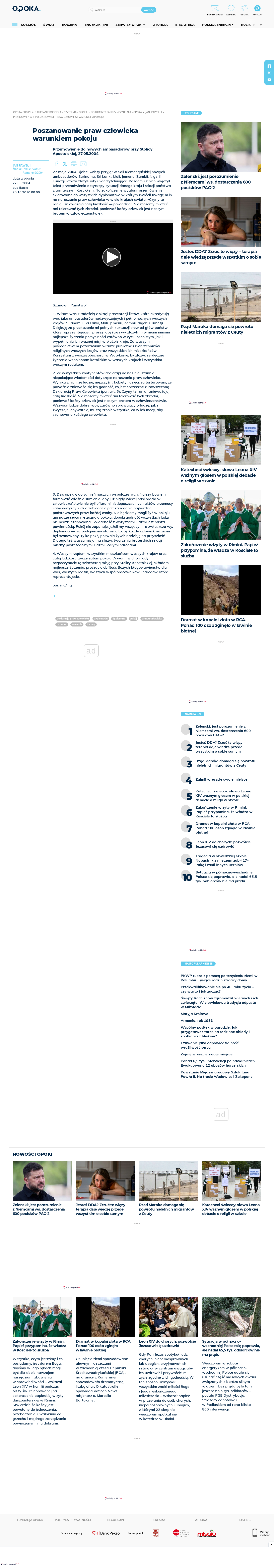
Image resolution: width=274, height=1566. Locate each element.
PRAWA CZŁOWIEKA (152, 618)
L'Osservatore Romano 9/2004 (33, 171)
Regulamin (115, 1520)
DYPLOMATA (119, 618)
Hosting (244, 1520)
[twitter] (269, 73)
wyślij (84, 164)
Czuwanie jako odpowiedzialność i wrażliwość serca (211, 1045)
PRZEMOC (62, 624)
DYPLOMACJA (101, 618)
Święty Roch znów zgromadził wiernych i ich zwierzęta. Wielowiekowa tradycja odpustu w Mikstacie (219, 1002)
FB (57, 164)
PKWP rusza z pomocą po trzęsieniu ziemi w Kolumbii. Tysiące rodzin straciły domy (219, 977)
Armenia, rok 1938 (197, 1020)
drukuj (74, 164)
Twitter (65, 164)
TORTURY (91, 624)
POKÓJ (133, 618)
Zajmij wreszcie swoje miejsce (206, 1054)
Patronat (201, 1520)
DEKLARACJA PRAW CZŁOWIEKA (73, 618)
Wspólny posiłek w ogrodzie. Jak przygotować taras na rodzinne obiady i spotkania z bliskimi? (215, 1031)
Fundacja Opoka (30, 1520)
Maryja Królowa (194, 1013)
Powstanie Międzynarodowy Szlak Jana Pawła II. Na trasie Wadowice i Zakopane (217, 1074)
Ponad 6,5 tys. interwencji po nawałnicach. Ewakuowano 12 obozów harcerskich (218, 1063)
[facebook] (269, 66)
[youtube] (269, 79)
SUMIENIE (77, 624)
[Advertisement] (137, 64)
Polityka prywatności (73, 1520)
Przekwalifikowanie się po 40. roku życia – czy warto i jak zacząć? (217, 989)
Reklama (158, 1520)
